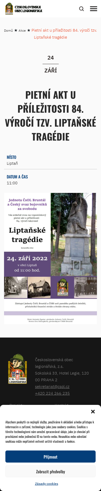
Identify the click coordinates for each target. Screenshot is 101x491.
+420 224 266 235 (52, 393)
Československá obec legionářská (28, 9)
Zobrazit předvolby (50, 471)
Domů (8, 30)
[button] (93, 411)
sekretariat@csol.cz (52, 386)
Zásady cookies (46, 484)
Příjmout (50, 457)
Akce (22, 30)
